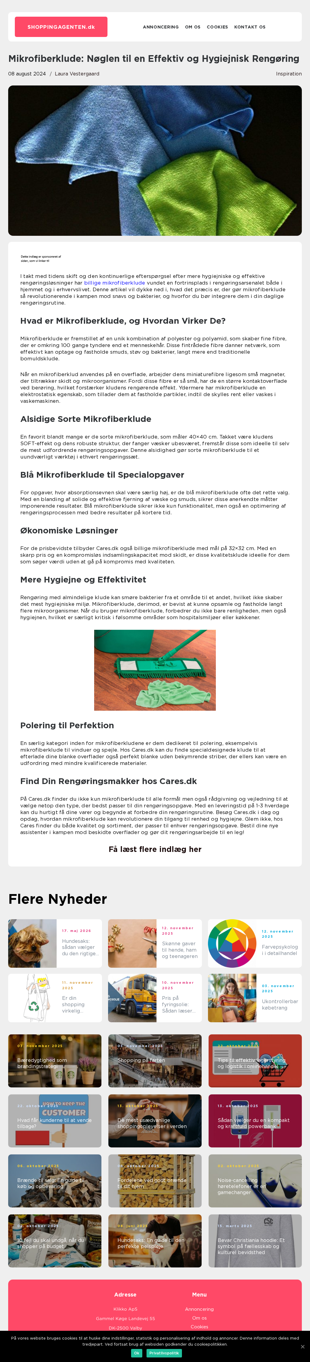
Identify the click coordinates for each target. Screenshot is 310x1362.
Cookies (217, 27)
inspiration (289, 74)
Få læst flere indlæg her (155, 849)
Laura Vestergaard (77, 74)
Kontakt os (250, 27)
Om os (193, 27)
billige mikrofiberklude (114, 283)
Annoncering (161, 27)
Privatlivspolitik (164, 1353)
